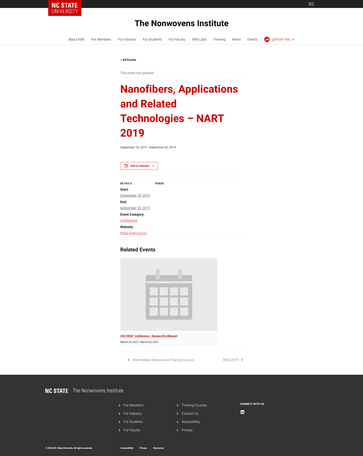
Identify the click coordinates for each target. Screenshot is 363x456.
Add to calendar (139, 165)
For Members (101, 39)
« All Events (128, 60)
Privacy (187, 430)
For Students (152, 39)
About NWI (76, 39)
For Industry (127, 39)
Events (252, 39)
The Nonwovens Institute (182, 23)
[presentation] (168, 294)
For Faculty (177, 39)
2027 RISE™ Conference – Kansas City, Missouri (148, 335)
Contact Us (190, 413)
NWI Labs (199, 39)
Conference (128, 220)
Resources (158, 448)
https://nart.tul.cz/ (133, 233)
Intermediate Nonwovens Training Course (162, 360)
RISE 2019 (231, 360)
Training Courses (194, 405)
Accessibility (191, 422)
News (236, 39)
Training (219, 39)
